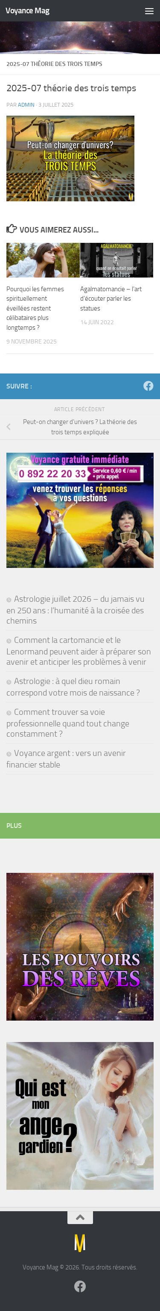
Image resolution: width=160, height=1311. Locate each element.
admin (26, 105)
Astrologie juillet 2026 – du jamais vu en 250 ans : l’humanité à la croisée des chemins (75, 610)
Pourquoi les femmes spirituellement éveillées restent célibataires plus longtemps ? (35, 308)
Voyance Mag (27, 10)
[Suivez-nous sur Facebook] (148, 386)
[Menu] (149, 10)
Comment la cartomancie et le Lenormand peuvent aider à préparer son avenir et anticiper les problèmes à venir (78, 651)
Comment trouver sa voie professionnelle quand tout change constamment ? (67, 723)
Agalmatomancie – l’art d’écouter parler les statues (111, 298)
